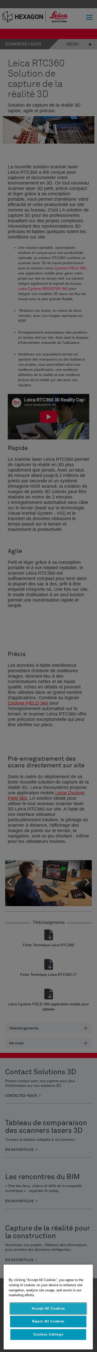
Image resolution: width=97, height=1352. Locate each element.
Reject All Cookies (48, 1321)
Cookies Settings (48, 1334)
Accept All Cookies (48, 1308)
